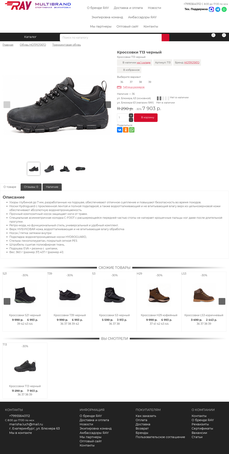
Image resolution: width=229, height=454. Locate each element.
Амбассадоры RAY (142, 17)
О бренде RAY (98, 8)
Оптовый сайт (127, 26)
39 (149, 82)
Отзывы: (31, 187)
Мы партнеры (100, 26)
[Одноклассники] (125, 129)
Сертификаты (202, 428)
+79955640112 (192, 4)
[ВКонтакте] (119, 129)
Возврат (142, 428)
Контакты (151, 26)
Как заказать (146, 416)
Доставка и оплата (128, 8)
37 (131, 82)
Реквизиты (200, 424)
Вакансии (199, 433)
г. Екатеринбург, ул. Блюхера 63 (34, 428)
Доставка (143, 424)
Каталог (30, 37)
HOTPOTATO (191, 62)
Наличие (52, 187)
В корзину (147, 117)
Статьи (197, 437)
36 (121, 82)
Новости (154, 8)
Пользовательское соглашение (160, 437)
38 (140, 82)
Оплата (141, 420)
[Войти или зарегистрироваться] (200, 37)
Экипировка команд (107, 17)
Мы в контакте (20, 433)
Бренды (142, 433)
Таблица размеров (134, 87)
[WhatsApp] (131, 129)
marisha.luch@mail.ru (26, 424)
